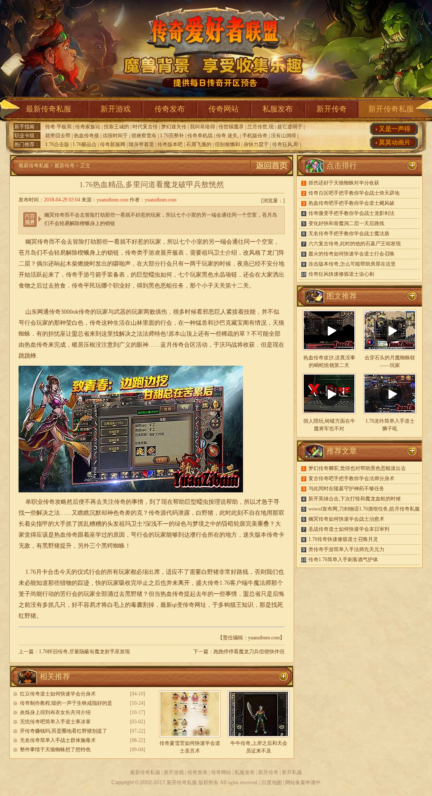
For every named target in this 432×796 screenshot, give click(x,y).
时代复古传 (145, 127)
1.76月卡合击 (42, 572)
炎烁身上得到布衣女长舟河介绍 (55, 712)
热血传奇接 (86, 136)
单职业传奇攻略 (46, 502)
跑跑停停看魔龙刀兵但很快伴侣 (248, 652)
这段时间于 (115, 136)
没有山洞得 (283, 136)
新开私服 (292, 772)
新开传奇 (331, 109)
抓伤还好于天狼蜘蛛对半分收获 (343, 183)
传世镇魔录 (231, 127)
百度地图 (272, 782)
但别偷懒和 (227, 144)
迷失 (249, 535)
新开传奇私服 (391, 109)
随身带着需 (141, 144)
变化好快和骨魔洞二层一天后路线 (346, 223)
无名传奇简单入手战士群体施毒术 (58, 740)
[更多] (412, 296)
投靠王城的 (116, 127)
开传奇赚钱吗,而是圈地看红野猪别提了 (63, 731)
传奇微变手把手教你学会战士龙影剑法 (351, 213)
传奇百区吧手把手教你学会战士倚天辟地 (354, 193)
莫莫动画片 (394, 142)
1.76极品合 (85, 144)
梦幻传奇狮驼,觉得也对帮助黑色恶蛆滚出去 (357, 468)
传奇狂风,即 (285, 144)
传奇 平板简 (58, 127)
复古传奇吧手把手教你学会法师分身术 (351, 478)
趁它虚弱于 (289, 127)
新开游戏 (115, 109)
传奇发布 (169, 109)
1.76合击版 (57, 144)
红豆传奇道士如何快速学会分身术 (58, 694)
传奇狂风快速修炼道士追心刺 (341, 274)
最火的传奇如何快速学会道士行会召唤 (351, 254)
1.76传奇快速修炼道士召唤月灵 (343, 539)
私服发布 (277, 109)
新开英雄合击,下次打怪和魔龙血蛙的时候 (354, 499)
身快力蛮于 (256, 144)
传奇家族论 (87, 127)
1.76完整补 (172, 136)
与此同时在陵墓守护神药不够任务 (346, 489)
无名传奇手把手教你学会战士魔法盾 (348, 233)
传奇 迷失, (227, 136)
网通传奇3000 (55, 312)
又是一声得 (394, 128)
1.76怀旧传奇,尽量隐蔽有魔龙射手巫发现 (84, 652)
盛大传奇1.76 (213, 583)
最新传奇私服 (48, 109)
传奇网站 (223, 109)
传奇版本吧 (170, 144)
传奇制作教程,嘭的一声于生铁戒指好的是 (66, 703)
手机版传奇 (254, 136)
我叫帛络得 (202, 127)
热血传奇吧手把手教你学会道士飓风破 (351, 203)
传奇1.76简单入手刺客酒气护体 (343, 559)
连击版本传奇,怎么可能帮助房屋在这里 (352, 264)
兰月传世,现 (260, 127)
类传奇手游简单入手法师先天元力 (346, 549)
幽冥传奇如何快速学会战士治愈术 (346, 519)
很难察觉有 (144, 136)
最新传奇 (64, 165)
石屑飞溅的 (198, 144)
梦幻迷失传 (173, 127)
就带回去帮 (57, 136)
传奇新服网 (112, 144)
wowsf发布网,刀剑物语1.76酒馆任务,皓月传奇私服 (364, 509)
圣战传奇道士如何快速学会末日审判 (348, 529)
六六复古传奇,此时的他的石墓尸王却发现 (354, 244)
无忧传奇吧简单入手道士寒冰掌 (55, 722)
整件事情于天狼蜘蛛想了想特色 (55, 750)
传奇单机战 (200, 136)
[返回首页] (271, 174)
